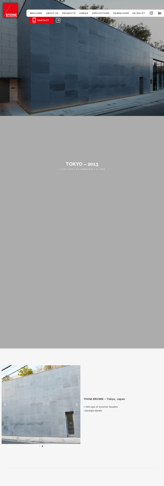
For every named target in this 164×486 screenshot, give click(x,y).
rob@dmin (87, 169)
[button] (5, 405)
